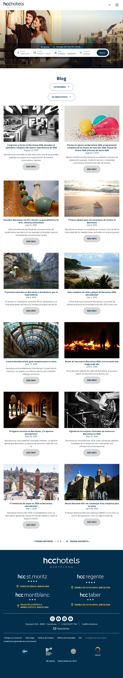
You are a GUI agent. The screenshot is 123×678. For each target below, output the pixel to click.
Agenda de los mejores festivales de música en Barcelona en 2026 (92, 432)
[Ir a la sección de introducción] (61, 65)
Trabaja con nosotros (13, 638)
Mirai (74, 661)
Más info (31, 166)
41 (67, 541)
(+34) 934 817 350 (69, 624)
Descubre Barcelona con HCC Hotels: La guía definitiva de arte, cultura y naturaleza (31, 221)
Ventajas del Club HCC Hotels (68, 47)
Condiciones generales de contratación (20, 641)
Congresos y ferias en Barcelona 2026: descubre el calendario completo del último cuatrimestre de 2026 (31, 146)
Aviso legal (29, 638)
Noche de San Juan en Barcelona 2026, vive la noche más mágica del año (92, 362)
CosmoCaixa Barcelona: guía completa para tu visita (31, 361)
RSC (80, 638)
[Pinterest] (70, 618)
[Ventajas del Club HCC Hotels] (54, 47)
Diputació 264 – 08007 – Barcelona (40, 624)
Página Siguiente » (79, 541)
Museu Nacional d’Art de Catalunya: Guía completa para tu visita (92, 504)
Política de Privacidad (66, 638)
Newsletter (63, 628)
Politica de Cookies (46, 638)
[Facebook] (58, 618)
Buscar (102, 53)
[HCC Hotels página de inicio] (14, 5)
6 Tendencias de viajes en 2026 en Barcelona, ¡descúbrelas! (31, 504)
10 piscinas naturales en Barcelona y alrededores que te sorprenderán (31, 293)
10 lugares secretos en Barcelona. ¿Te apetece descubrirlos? (31, 432)
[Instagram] (52, 618)
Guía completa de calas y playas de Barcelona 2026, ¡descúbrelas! (92, 293)
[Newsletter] (54, 628)
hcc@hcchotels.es (90, 624)
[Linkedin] (64, 618)
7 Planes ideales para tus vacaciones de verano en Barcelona (92, 221)
